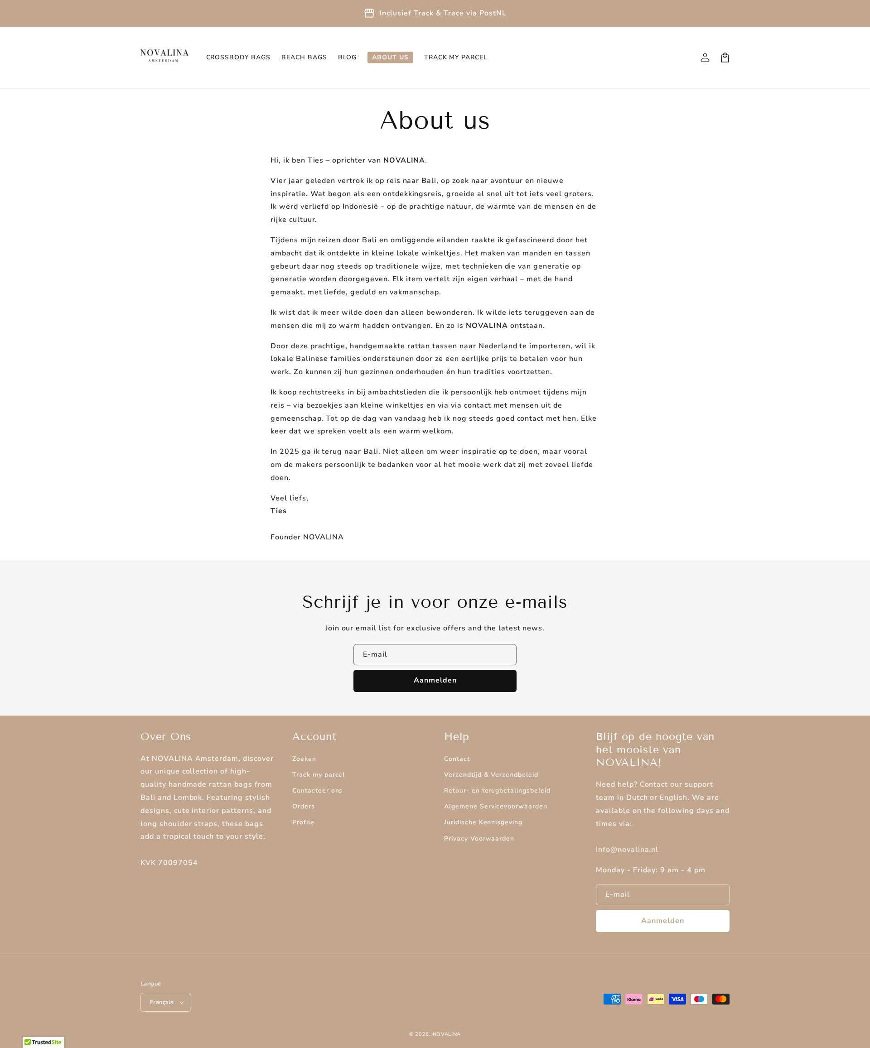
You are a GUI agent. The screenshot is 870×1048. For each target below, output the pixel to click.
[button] (725, 57)
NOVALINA (447, 1034)
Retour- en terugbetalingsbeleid (497, 790)
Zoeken (304, 759)
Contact (457, 759)
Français (161, 1002)
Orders (303, 806)
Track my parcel (318, 774)
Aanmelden (435, 680)
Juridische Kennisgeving (483, 822)
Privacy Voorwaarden (479, 838)
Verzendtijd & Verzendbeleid (491, 774)
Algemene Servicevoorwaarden (495, 806)
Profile (303, 822)
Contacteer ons (317, 790)
